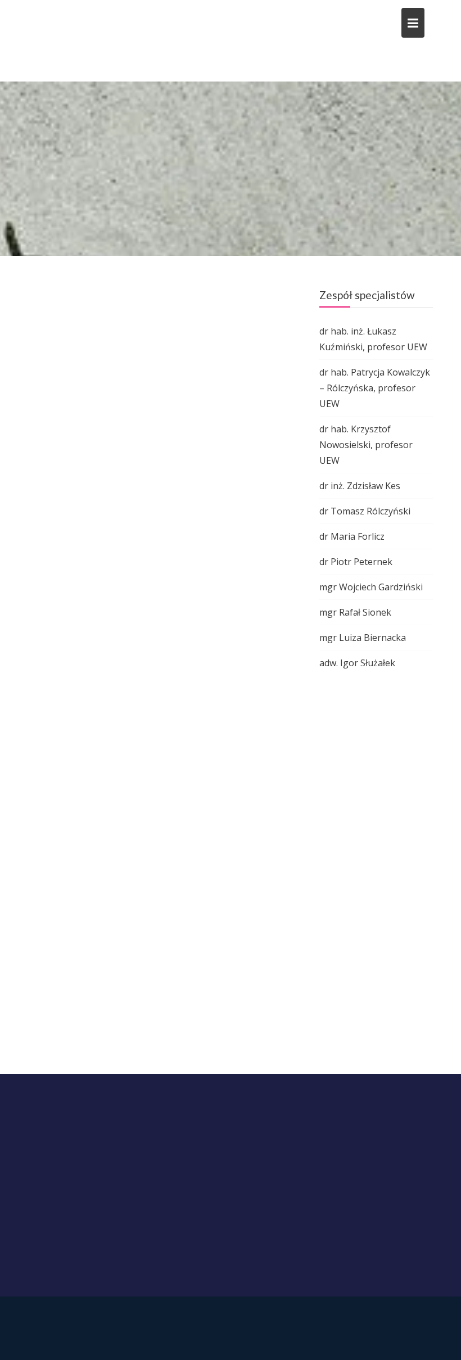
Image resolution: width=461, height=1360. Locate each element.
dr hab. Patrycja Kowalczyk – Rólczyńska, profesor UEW (374, 388)
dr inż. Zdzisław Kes (359, 486)
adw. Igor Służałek (357, 663)
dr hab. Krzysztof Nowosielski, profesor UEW (366, 445)
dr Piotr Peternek (355, 561)
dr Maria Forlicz (352, 536)
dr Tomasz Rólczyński (364, 511)
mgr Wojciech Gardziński (371, 587)
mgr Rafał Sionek (355, 612)
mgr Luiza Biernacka (362, 637)
